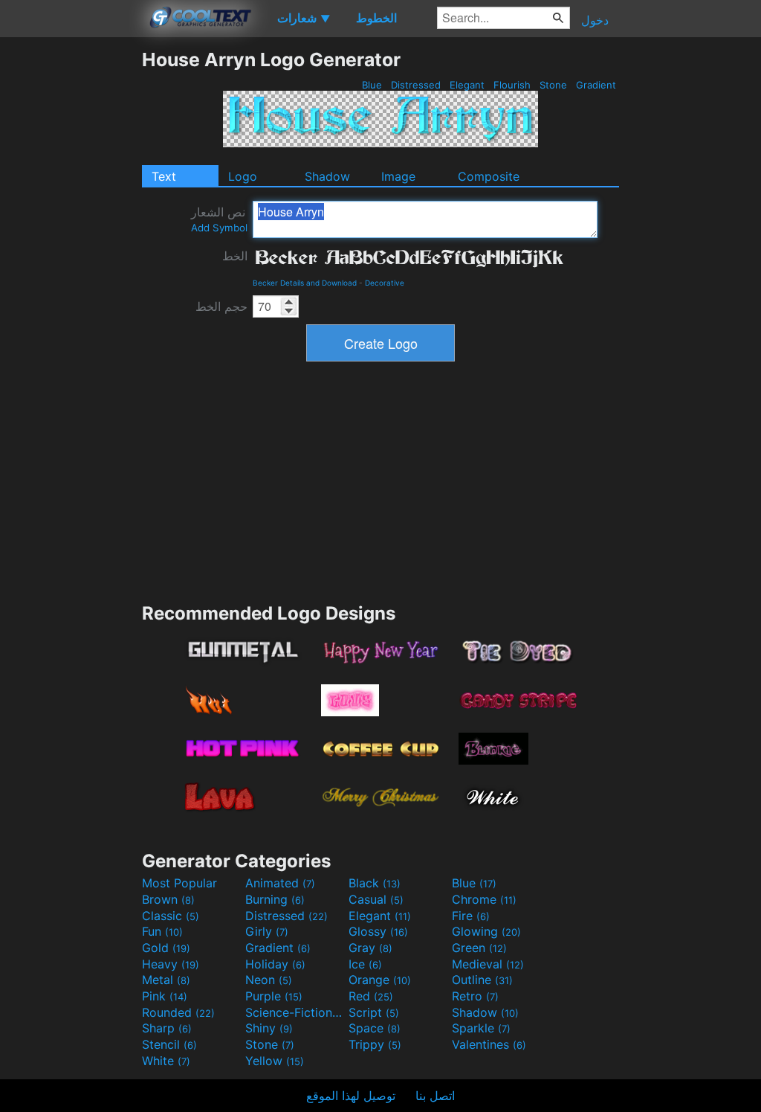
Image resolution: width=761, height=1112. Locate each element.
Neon (268, 979)
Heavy (170, 964)
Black (375, 882)
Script (374, 1012)
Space (375, 1028)
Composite (488, 176)
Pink (164, 996)
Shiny (269, 1028)
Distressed (416, 85)
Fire (471, 915)
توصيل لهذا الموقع (350, 1095)
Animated (280, 882)
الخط (234, 255)
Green (479, 947)
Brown (168, 899)
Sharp (167, 1028)
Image (398, 176)
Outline (482, 979)
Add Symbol (219, 228)
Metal (166, 979)
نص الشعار (219, 219)
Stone (553, 85)
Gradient (596, 85)
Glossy (378, 931)
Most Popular (179, 882)
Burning (275, 899)
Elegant (467, 85)
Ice (365, 964)
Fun (162, 931)
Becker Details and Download (305, 282)
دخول (595, 20)
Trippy (375, 1044)
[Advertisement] (70, 271)
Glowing (486, 931)
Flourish (512, 85)
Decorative (384, 282)
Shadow (327, 176)
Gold (166, 947)
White (166, 1060)
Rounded (178, 1012)
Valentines (489, 1044)
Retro (475, 996)
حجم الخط (221, 306)
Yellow (274, 1060)
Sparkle (481, 1028)
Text (164, 176)
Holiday (275, 964)
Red (371, 996)
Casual (376, 899)
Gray (370, 947)
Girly (266, 931)
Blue (372, 85)
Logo (242, 176)
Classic (170, 915)
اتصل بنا (435, 1095)
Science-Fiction (295, 1012)
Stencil (169, 1044)
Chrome (484, 899)
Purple (273, 996)
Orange (380, 979)
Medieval (488, 964)
